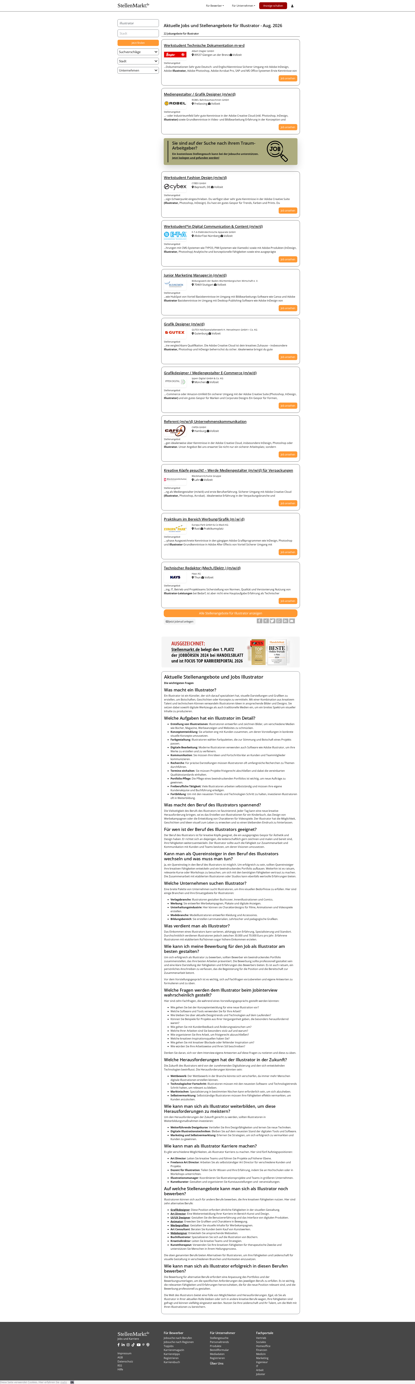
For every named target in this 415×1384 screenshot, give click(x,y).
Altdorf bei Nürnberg (207, 236)
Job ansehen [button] (288, 78)
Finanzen (261, 1350)
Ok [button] (72, 1382)
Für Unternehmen (242, 5)
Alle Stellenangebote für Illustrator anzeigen (230, 613)
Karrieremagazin (174, 1350)
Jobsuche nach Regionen (179, 1342)
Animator (177, 1221)
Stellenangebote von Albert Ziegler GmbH (175, 54)
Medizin (261, 1354)
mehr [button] (63, 1382)
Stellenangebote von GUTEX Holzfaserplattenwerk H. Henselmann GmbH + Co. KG (175, 333)
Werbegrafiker (180, 1225)
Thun (197, 577)
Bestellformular (219, 1350)
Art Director (178, 1213)
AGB (120, 1357)
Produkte (215, 1346)
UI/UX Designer (180, 1217)
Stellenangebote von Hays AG (175, 577)
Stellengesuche (219, 1338)
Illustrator (249, 25)
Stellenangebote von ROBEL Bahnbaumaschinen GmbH (175, 103)
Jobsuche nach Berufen (178, 1338)
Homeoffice (263, 1346)
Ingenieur (262, 1362)
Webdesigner (179, 1233)
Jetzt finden (138, 43)
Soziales (261, 1342)
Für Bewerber (214, 5)
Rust (197, 528)
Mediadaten (217, 1354)
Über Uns (216, 1363)
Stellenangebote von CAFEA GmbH (175, 430)
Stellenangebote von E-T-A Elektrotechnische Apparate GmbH (175, 235)
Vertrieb (261, 1338)
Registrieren (171, 1358)
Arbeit (260, 1370)
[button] (259, 620)
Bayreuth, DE (202, 187)
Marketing (262, 1358)
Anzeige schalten (273, 5)
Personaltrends (219, 1342)
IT (257, 1366)
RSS (120, 1365)
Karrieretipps (172, 1354)
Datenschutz (125, 1361)
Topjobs (169, 1346)
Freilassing (201, 103)
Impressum (124, 1353)
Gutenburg (201, 333)
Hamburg (200, 431)
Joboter (260, 1374)
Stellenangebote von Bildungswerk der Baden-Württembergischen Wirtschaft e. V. (175, 284)
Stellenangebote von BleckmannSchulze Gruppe (175, 479)
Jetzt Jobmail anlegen (180, 621)
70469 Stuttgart (204, 284)
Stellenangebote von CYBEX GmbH (175, 187)
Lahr (197, 480)
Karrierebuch (172, 1362)
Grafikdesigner (180, 1210)
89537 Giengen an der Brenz (212, 55)
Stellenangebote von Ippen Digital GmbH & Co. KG (175, 382)
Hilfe (120, 1369)
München (200, 382)
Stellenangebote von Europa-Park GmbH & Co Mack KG (175, 528)
